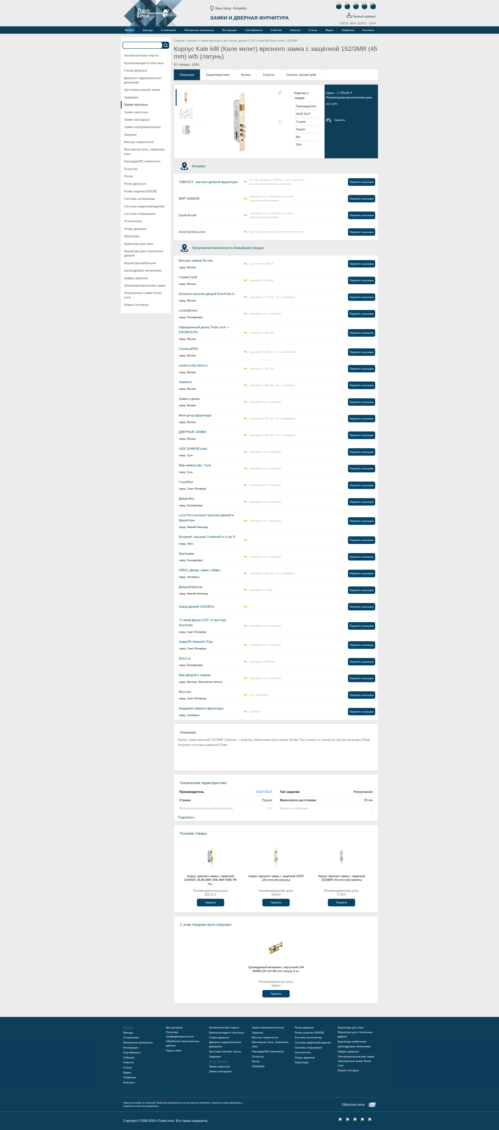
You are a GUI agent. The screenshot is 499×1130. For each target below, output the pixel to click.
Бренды (128, 1032)
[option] (186, 97)
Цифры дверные (136, 278)
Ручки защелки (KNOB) (140, 191)
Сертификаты (132, 1052)
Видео (127, 1072)
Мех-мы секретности (139, 142)
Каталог (193, 40)
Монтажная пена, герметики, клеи (144, 151)
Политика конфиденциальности (180, 1034)
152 (253, 40)
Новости (128, 1062)
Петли (128, 176)
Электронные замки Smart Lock (143, 295)
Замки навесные (136, 112)
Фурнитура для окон (138, 243)
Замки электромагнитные (142, 127)
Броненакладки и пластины (144, 63)
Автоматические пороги (141, 55)
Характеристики (217, 74)
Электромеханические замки (144, 285)
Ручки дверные (135, 183)
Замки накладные (137, 119)
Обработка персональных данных (182, 1043)
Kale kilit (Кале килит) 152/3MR (278, 40)
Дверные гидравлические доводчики (142, 80)
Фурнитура (132, 236)
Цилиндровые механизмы (143, 270)
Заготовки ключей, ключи (142, 89)
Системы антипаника (139, 198)
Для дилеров (174, 1027)
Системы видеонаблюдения (144, 206)
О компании (131, 1037)
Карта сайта (173, 1050)
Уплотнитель (133, 221)
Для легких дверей (235, 40)
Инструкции (130, 1047)
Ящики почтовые (136, 304)
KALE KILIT (264, 791)
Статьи (127, 1067)
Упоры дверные (135, 228)
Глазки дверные (135, 70)
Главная (179, 40)
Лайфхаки (129, 1077)
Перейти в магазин (361, 181)
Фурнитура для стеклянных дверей (143, 253)
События (128, 1057)
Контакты (129, 1082)
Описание (187, 74)
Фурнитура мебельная (140, 263)
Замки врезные (136, 104)
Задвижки (131, 97)
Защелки (130, 134)
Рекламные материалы (138, 1042)
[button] (280, 93)
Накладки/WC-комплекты (142, 161)
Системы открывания (139, 213)
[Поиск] (166, 45)
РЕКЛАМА (258, 1066)
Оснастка (130, 169)
